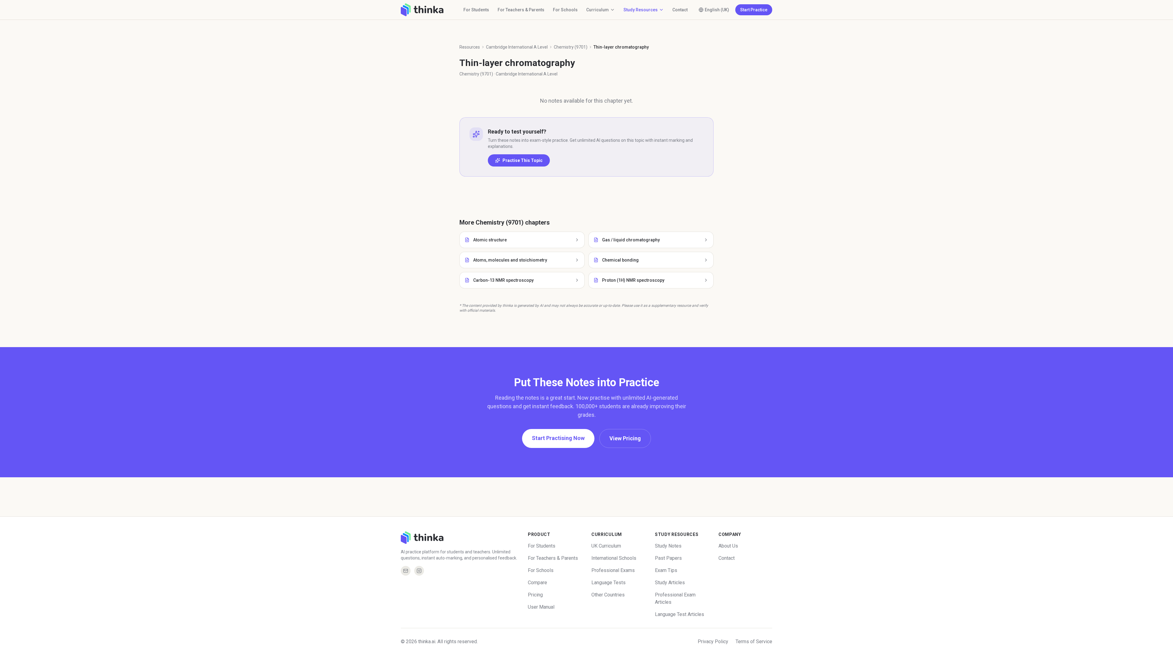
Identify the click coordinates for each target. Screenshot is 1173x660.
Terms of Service (754, 641)
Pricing (535, 595)
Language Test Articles (679, 614)
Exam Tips (666, 570)
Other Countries (608, 595)
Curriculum (597, 9)
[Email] (406, 571)
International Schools (613, 558)
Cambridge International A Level (517, 47)
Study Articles (670, 582)
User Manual (541, 607)
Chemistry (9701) (570, 47)
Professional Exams (613, 570)
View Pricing (625, 438)
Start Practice (753, 9)
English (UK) (717, 9)
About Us (728, 546)
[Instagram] (419, 571)
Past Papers (668, 558)
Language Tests (608, 582)
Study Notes (668, 546)
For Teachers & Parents (521, 9)
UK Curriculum (606, 546)
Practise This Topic (522, 160)
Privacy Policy (713, 641)
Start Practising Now (558, 438)
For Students (476, 9)
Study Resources (640, 9)
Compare (537, 582)
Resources (469, 47)
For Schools (565, 9)
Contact (680, 9)
